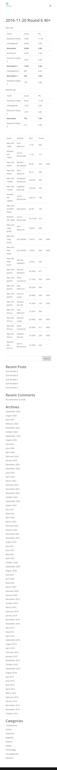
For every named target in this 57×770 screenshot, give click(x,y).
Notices (9, 741)
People (9, 745)
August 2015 (11, 644)
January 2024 (11, 460)
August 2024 (11, 440)
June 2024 (10, 448)
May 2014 (10, 685)
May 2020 (10, 583)
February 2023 (12, 485)
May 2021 (10, 554)
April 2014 (10, 689)
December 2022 (13, 489)
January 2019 (11, 615)
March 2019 (11, 607)
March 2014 (11, 693)
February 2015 (12, 652)
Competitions (11, 725)
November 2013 (13, 709)
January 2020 (11, 595)
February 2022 (12, 525)
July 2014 (10, 677)
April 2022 (10, 517)
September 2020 (13, 566)
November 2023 (13, 468)
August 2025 (11, 415)
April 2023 (10, 476)
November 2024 (13, 428)
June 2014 (10, 680)
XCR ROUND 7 (12, 379)
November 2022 (13, 493)
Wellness (10, 758)
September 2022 (13, 501)
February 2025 (12, 423)
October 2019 (12, 603)
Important (10, 733)
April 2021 (10, 558)
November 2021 (13, 538)
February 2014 (12, 697)
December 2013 (13, 705)
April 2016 (10, 636)
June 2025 (10, 419)
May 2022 (10, 513)
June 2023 (10, 472)
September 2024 (13, 436)
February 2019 (12, 611)
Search (47, 358)
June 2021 (10, 550)
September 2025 (13, 411)
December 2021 (13, 534)
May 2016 (10, 632)
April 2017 (10, 627)
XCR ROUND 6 (12, 383)
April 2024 (10, 452)
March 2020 (11, 587)
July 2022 (10, 509)
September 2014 (13, 668)
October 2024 (12, 432)
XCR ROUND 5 (12, 387)
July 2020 (10, 574)
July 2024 (10, 444)
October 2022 (12, 497)
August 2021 (11, 542)
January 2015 (11, 656)
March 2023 (11, 481)
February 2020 (12, 591)
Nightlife (9, 737)
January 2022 (11, 530)
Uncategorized (12, 754)
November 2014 (13, 660)
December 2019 (13, 599)
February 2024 (12, 456)
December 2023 (13, 464)
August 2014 (11, 672)
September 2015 (13, 640)
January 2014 (11, 701)
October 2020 (12, 562)
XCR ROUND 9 (12, 371)
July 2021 (10, 546)
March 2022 (11, 521)
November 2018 (13, 623)
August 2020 (11, 570)
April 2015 (10, 648)
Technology (11, 750)
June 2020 (10, 578)
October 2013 (12, 713)
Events (9, 729)
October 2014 (12, 664)
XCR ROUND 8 (12, 375)
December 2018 (13, 619)
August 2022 (11, 505)
